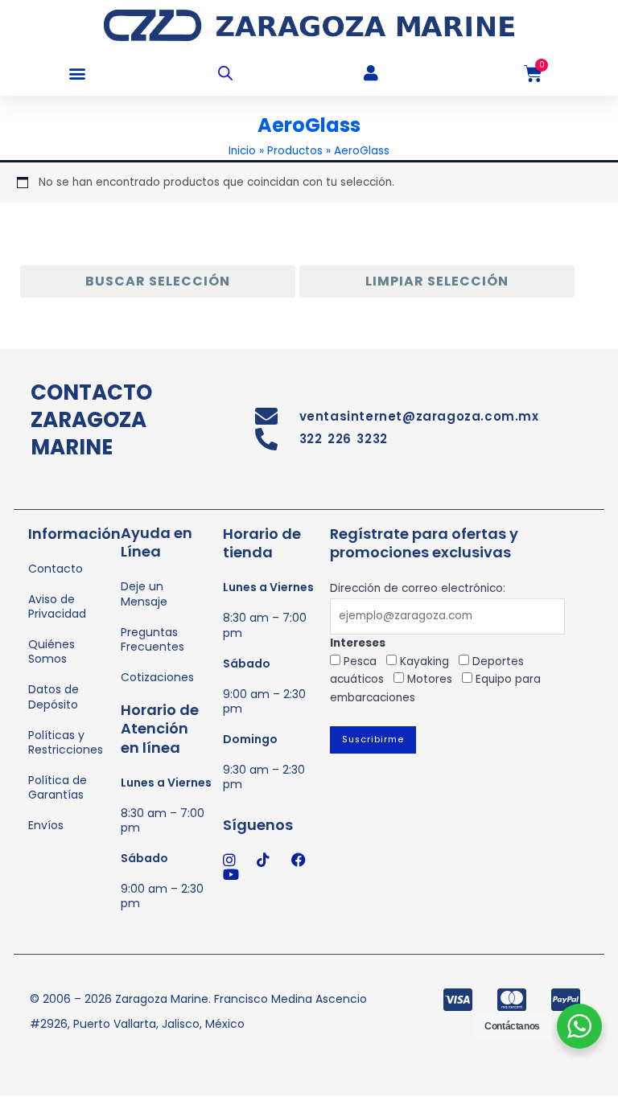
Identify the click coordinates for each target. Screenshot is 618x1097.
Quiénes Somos (51, 651)
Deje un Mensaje (144, 593)
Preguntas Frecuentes (152, 639)
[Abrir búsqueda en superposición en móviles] (225, 73)
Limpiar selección (437, 281)
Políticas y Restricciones (65, 742)
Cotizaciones (157, 677)
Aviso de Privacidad (57, 606)
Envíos (46, 825)
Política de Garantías (57, 787)
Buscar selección (157, 281)
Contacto (55, 569)
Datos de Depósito (53, 696)
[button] (77, 73)
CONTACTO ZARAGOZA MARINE (91, 420)
